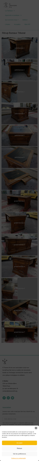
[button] (36, 428)
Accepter (19, 443)
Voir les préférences (19, 454)
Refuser (19, 448)
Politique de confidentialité (18, 458)
